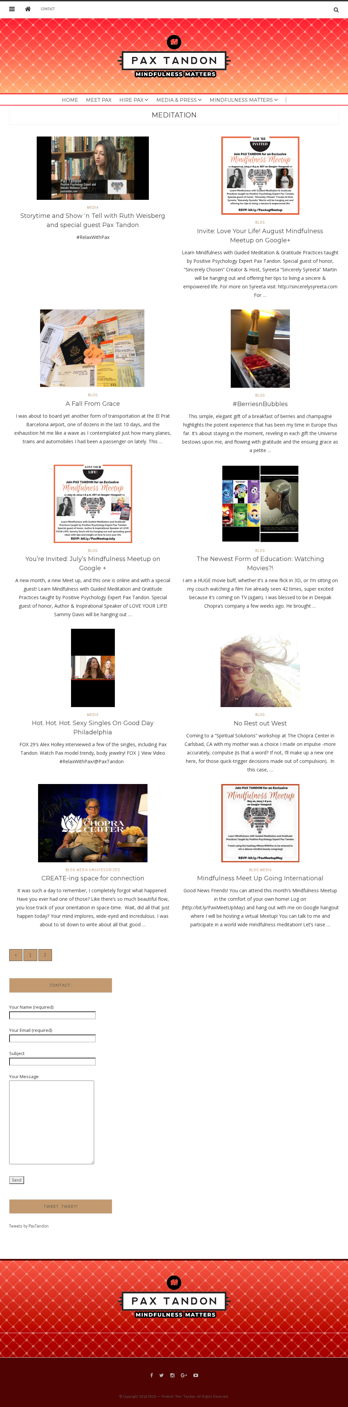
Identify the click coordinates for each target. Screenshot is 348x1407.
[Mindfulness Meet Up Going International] (260, 825)
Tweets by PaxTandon (29, 1226)
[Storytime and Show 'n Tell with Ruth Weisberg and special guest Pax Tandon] (93, 170)
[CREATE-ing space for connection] (92, 825)
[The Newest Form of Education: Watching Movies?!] (260, 506)
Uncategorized (104, 870)
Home (70, 100)
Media (93, 207)
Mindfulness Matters (241, 100)
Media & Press (176, 100)
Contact (48, 8)
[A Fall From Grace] (92, 350)
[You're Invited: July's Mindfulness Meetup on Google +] (93, 506)
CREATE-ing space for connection (92, 878)
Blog (260, 222)
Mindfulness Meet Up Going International (260, 878)
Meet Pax (98, 100)
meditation (174, 115)
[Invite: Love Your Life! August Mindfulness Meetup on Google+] (260, 178)
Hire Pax (131, 100)
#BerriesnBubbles (260, 404)
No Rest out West (260, 723)
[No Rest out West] (260, 670)
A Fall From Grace (93, 403)
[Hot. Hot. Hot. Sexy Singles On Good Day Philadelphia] (93, 670)
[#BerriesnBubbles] (260, 351)
